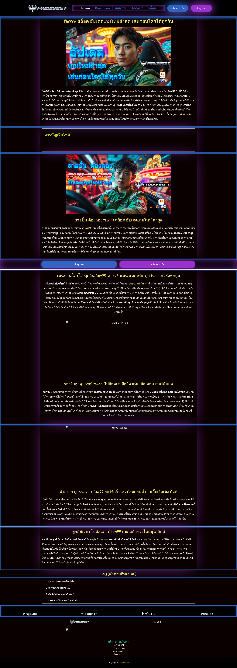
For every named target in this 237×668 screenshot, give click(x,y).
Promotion (102, 8)
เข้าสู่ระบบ (30, 614)
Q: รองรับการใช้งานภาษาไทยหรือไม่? (62, 600)
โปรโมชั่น (148, 614)
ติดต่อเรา (137, 8)
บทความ (120, 8)
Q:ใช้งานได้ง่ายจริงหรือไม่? (58, 587)
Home (85, 8)
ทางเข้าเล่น (118, 648)
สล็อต (152, 8)
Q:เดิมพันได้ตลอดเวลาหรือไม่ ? (60, 594)
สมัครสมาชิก (89, 614)
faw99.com (125, 662)
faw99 (157, 622)
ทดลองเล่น (118, 651)
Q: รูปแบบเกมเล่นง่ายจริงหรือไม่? (60, 581)
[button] (118, 581)
